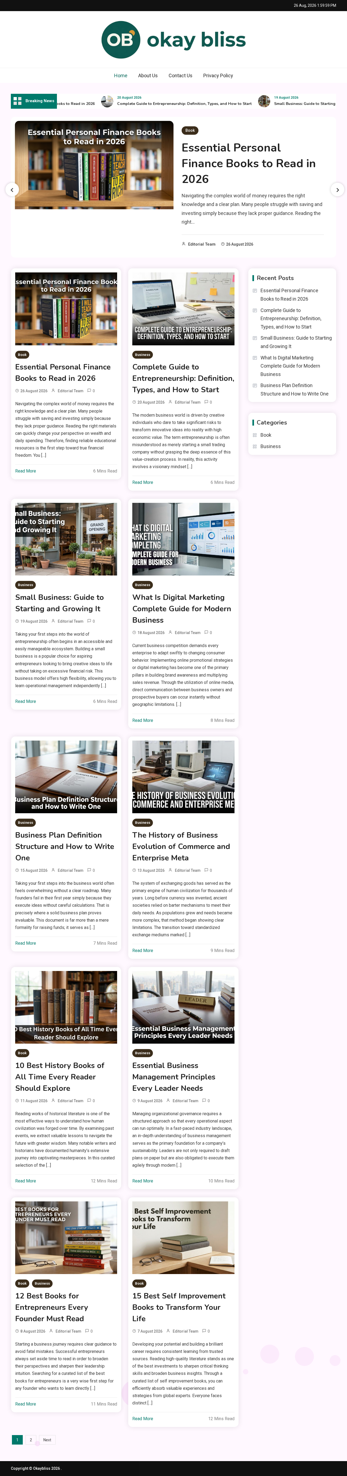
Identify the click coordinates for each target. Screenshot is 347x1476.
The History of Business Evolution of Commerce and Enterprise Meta (181, 846)
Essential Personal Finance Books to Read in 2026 (249, 163)
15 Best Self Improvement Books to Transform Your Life (179, 1307)
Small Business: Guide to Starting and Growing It (296, 103)
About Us (148, 75)
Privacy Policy (218, 75)
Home (120, 75)
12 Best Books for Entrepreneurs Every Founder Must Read (51, 1307)
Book (190, 130)
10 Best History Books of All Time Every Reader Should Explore (59, 1077)
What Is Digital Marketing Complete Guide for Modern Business (181, 608)
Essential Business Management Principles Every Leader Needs (174, 1077)
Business (142, 355)
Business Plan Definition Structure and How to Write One (64, 846)
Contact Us (180, 75)
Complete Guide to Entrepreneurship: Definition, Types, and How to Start (161, 103)
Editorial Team (202, 244)
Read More (25, 471)
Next (47, 1440)
